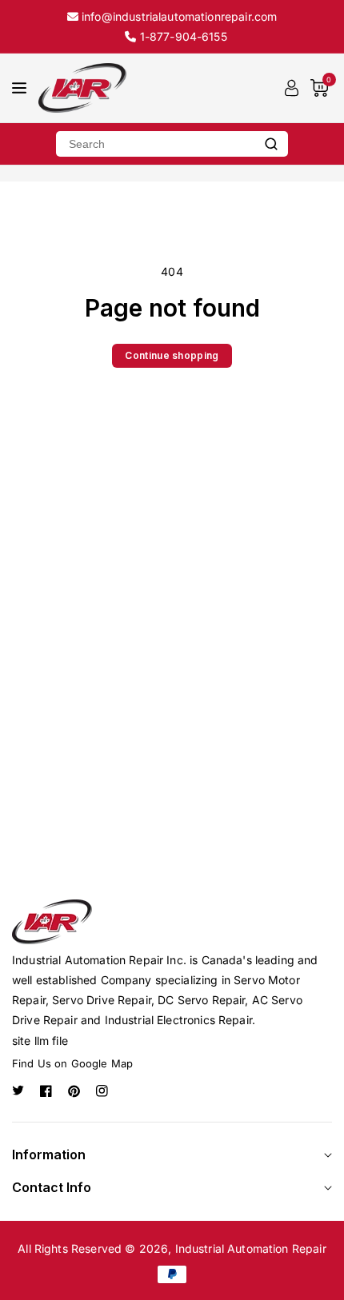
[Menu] (19, 88)
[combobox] (155, 144)
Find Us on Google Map (72, 1063)
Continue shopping (171, 355)
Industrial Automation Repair (250, 1248)
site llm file (40, 1040)
